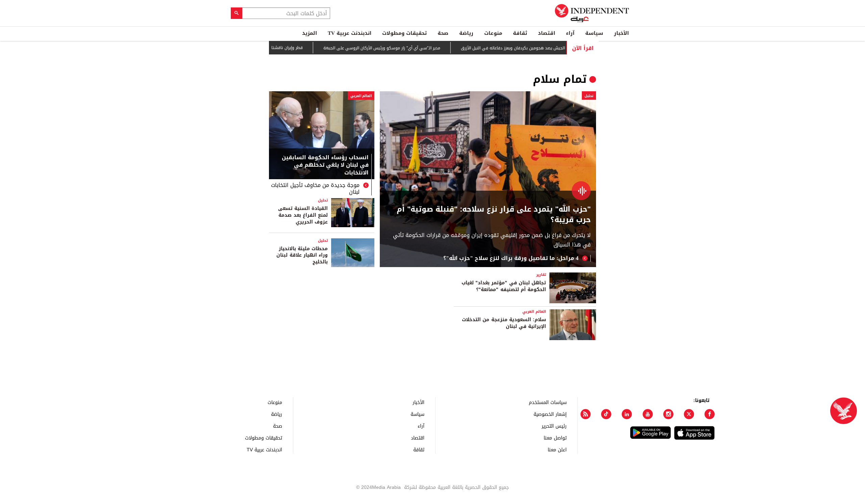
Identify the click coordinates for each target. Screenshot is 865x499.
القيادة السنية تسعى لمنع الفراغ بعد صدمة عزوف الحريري (303, 215)
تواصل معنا (555, 437)
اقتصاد (546, 33)
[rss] (585, 414)
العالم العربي (361, 96)
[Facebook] (710, 414)
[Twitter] (689, 414)
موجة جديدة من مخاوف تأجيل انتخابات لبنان (315, 188)
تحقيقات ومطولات (404, 33)
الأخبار (621, 33)
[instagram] (668, 414)
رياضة (466, 33)
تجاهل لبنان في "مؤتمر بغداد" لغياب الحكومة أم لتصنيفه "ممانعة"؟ (504, 286)
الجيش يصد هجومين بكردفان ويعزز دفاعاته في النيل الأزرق (529, 48)
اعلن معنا (557, 449)
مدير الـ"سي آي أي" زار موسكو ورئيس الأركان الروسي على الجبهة (397, 48)
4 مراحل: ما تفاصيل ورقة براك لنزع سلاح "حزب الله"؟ (510, 258)
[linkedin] (627, 414)
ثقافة (520, 33)
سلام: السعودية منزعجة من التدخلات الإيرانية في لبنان (504, 323)
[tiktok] (606, 414)
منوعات (493, 33)
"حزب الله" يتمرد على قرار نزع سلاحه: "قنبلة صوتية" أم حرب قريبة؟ (494, 214)
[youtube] (648, 414)
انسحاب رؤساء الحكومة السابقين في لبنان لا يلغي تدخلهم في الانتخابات (325, 166)
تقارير (541, 274)
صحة (443, 33)
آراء (570, 33)
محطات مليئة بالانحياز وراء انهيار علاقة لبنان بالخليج (302, 255)
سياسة (594, 33)
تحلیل (589, 96)
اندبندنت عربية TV (349, 33)
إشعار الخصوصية (550, 414)
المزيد (309, 33)
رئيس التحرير (554, 426)
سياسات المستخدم (548, 402)
